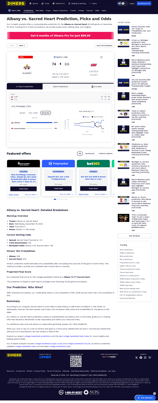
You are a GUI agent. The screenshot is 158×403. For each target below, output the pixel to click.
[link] (136, 357)
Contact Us (20, 371)
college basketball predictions (37, 336)
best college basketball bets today (74, 336)
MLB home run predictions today (133, 292)
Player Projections (60, 10)
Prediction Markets (105, 153)
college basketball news (60, 346)
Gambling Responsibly (80, 371)
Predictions (28, 10)
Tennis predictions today (130, 269)
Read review (14, 194)
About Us (10, 371)
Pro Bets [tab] (97, 86)
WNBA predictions (127, 253)
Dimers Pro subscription (129, 275)
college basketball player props (49, 343)
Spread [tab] (22, 113)
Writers (30, 371)
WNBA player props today (130, 282)
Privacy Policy (39, 371)
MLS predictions (126, 250)
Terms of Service (54, 371)
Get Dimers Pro (144, 3)
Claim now (23, 189)
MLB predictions (126, 256)
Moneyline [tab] (45, 113)
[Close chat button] (154, 393)
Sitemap (66, 371)
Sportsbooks (89, 153)
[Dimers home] (16, 3)
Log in (132, 3)
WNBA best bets (126, 285)
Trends (73, 10)
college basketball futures (78, 343)
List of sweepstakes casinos (131, 295)
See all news (134, 236)
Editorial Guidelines (99, 371)
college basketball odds (25, 346)
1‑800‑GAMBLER (99, 375)
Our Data (111, 371)
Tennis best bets (126, 272)
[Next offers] (114, 178)
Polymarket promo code (129, 263)
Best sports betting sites (129, 288)
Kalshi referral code (128, 266)
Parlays (81, 10)
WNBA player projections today (132, 279)
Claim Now (58, 188)
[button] (12, 45)
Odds (97, 10)
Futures (90, 10)
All (80, 153)
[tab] (25, 86)
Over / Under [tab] (33, 113)
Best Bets (39, 10)
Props (48, 10)
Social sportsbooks (127, 298)
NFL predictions (126, 259)
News (104, 10)
